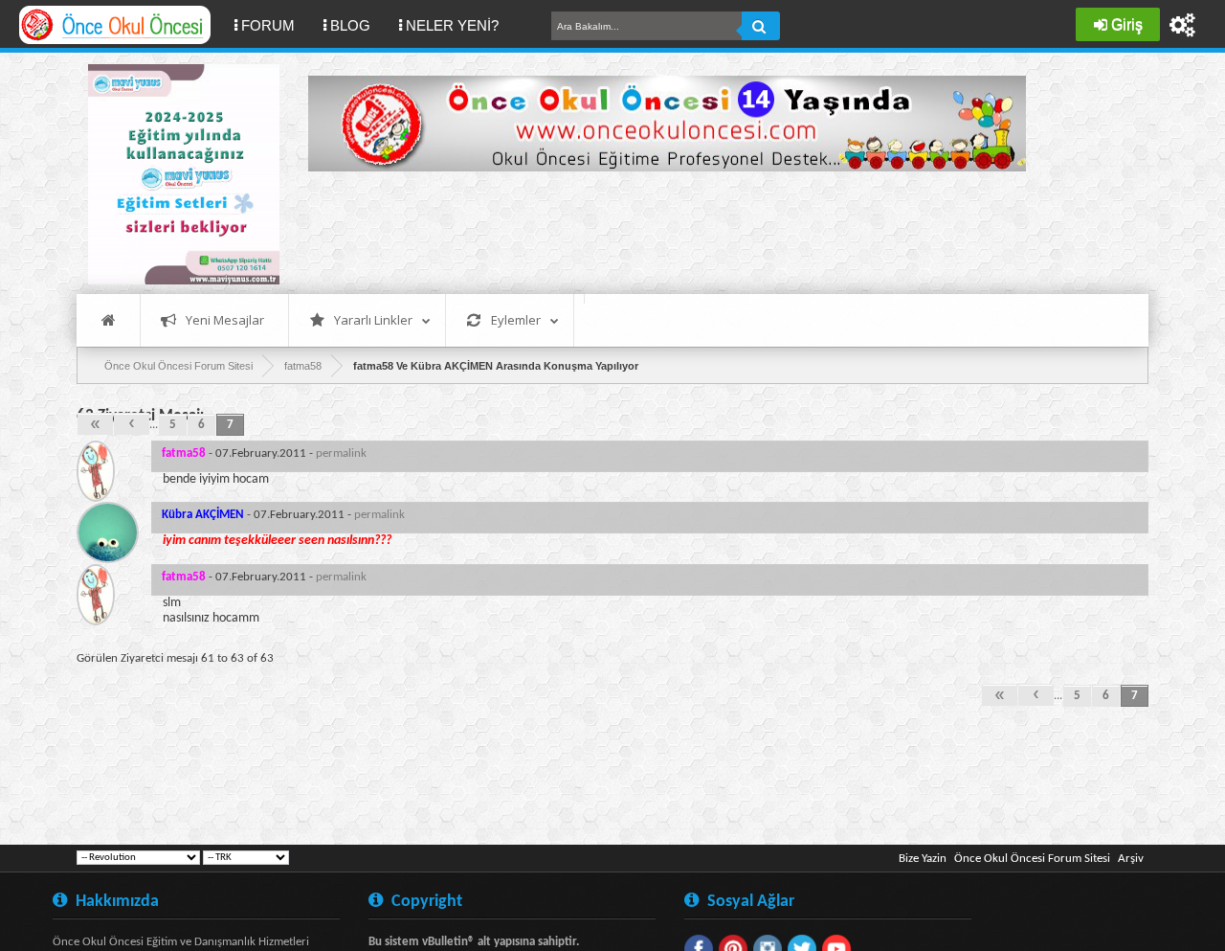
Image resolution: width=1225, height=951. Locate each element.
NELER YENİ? (452, 25)
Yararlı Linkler (373, 319)
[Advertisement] (656, 230)
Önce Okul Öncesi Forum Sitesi (1032, 858)
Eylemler (516, 319)
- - (264, 453)
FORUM (275, 25)
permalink (341, 453)
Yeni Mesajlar (225, 319)
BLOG (350, 25)
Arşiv (1131, 858)
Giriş (1127, 24)
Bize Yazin (923, 858)
